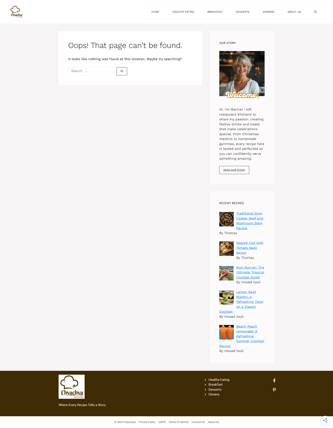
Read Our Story (234, 169)
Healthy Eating (183, 11)
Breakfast (215, 11)
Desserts (243, 11)
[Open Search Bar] (315, 11)
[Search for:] (92, 71)
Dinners (268, 11)
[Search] (122, 71)
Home (155, 11)
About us (294, 11)
